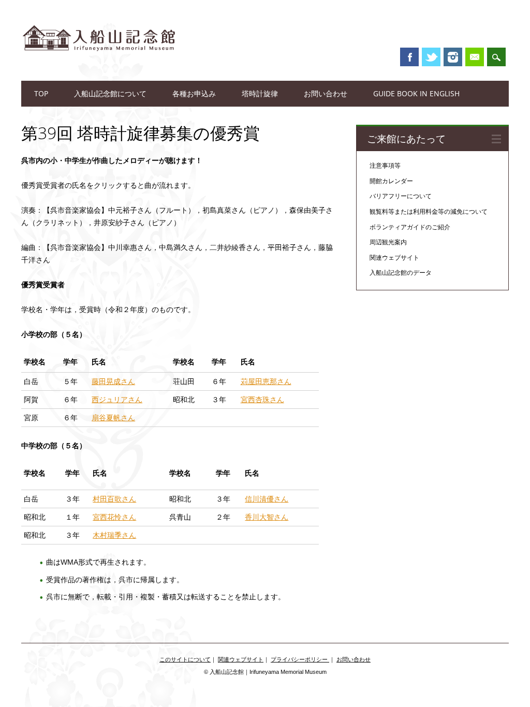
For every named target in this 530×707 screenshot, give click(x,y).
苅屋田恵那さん (266, 381)
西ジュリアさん (117, 399)
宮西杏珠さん (262, 399)
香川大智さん (266, 517)
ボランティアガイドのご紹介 (410, 227)
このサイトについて (185, 659)
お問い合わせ (325, 93)
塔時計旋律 (260, 93)
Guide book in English (416, 93)
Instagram (453, 57)
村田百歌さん (114, 499)
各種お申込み (194, 93)
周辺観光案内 (388, 242)
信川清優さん (266, 499)
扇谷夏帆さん (113, 418)
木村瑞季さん (114, 535)
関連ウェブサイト (394, 257)
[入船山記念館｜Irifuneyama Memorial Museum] (98, 61)
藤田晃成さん (113, 381)
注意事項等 (385, 165)
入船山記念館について (110, 93)
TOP (41, 93)
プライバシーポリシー (300, 659)
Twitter (431, 57)
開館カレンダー (391, 181)
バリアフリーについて (401, 196)
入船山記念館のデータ (401, 272)
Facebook (409, 57)
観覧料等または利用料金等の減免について (429, 211)
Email (474, 57)
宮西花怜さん (114, 517)
